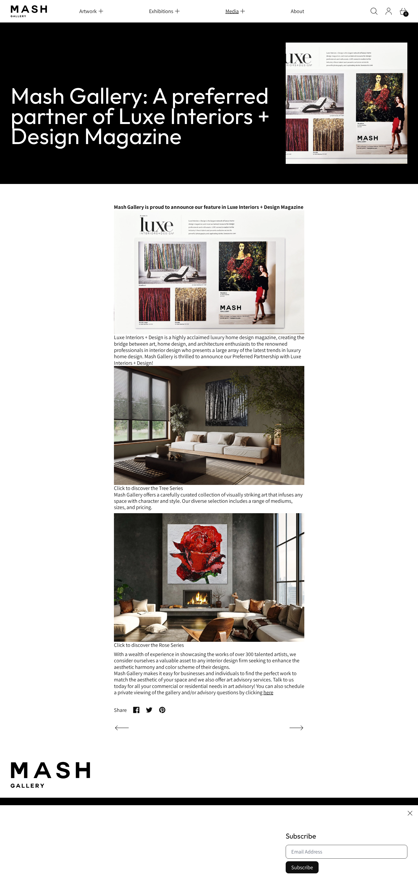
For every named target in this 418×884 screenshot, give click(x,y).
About (297, 11)
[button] (374, 11)
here (268, 692)
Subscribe (302, 867)
